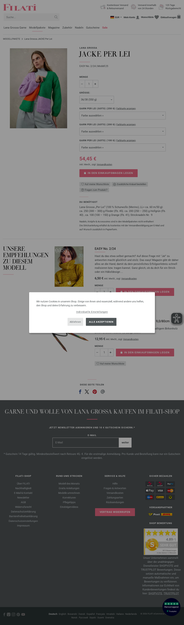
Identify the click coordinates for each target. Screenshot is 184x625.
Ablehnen (75, 321)
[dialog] (92, 312)
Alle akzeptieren (101, 321)
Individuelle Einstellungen (92, 311)
